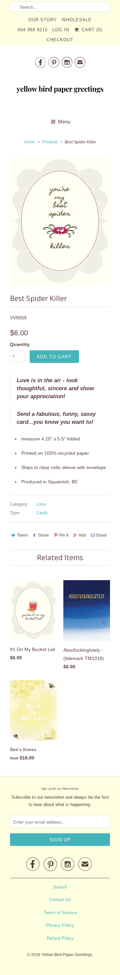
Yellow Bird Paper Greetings (66, 954)
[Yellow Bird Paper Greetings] (60, 91)
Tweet (22, 535)
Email (101, 535)
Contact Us (60, 899)
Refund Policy (60, 938)
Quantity (20, 344)
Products (50, 142)
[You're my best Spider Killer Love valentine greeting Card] (60, 220)
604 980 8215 (33, 29)
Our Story (42, 19)
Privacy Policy (60, 925)
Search (60, 887)
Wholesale (77, 19)
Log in (60, 29)
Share (43, 535)
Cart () (91, 29)
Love (41, 504)
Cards (42, 512)
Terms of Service (60, 912)
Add (82, 535)
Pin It (63, 535)
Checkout (60, 39)
